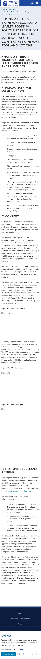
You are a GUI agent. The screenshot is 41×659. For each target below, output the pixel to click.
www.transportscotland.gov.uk (18, 491)
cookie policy (24, 649)
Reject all (20, 654)
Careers (20, 624)
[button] (32, 3)
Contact (20, 613)
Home (3, 9)
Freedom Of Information (20, 618)
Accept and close (9, 654)
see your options (33, 654)
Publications (12, 9)
